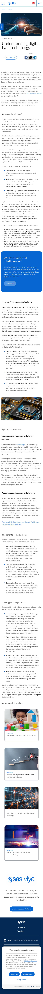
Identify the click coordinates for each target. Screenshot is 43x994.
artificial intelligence (34, 94)
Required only (28, 974)
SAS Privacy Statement (30, 961)
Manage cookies (21, 980)
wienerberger (20, 445)
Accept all (14, 974)
